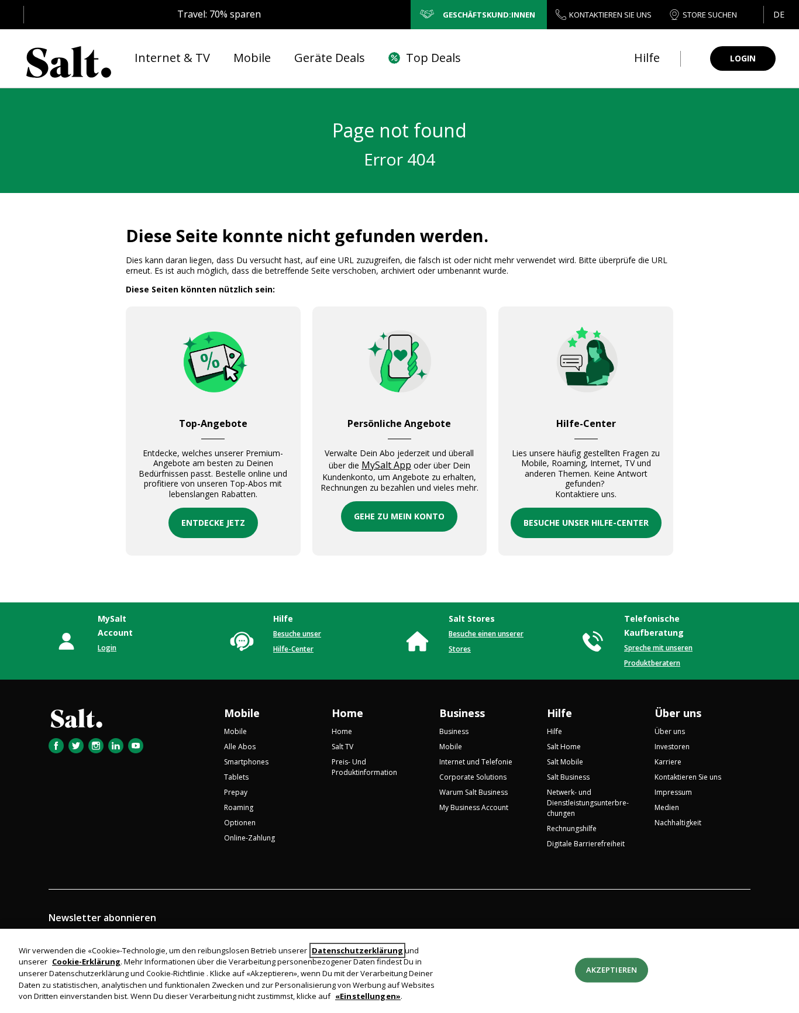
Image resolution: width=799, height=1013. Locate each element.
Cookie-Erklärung (86, 962)
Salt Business (568, 777)
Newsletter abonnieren (102, 917)
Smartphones (246, 762)
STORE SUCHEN (710, 14)
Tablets (236, 777)
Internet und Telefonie (475, 762)
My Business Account (473, 807)
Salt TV (342, 747)
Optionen (240, 823)
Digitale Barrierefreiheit (586, 844)
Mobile (242, 713)
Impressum (673, 792)
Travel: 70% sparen (219, 14)
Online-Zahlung (249, 838)
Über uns (678, 713)
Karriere (668, 762)
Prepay (235, 792)
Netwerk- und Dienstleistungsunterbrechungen (588, 802)
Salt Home (564, 747)
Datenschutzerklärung (357, 950)
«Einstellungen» (368, 996)
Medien (667, 807)
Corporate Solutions (473, 777)
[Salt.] (68, 58)
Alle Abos (240, 747)
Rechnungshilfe (572, 828)
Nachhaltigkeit (678, 823)
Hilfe (559, 713)
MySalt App (386, 465)
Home (347, 713)
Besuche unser (297, 634)
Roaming (238, 807)
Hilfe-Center (293, 649)
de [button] (778, 14)
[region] (399, 971)
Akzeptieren (611, 969)
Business (462, 713)
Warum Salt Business (473, 792)
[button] (778, 14)
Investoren (672, 747)
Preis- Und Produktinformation (364, 767)
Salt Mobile (565, 762)
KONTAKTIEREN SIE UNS (610, 14)
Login (107, 648)
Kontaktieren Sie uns (688, 777)
